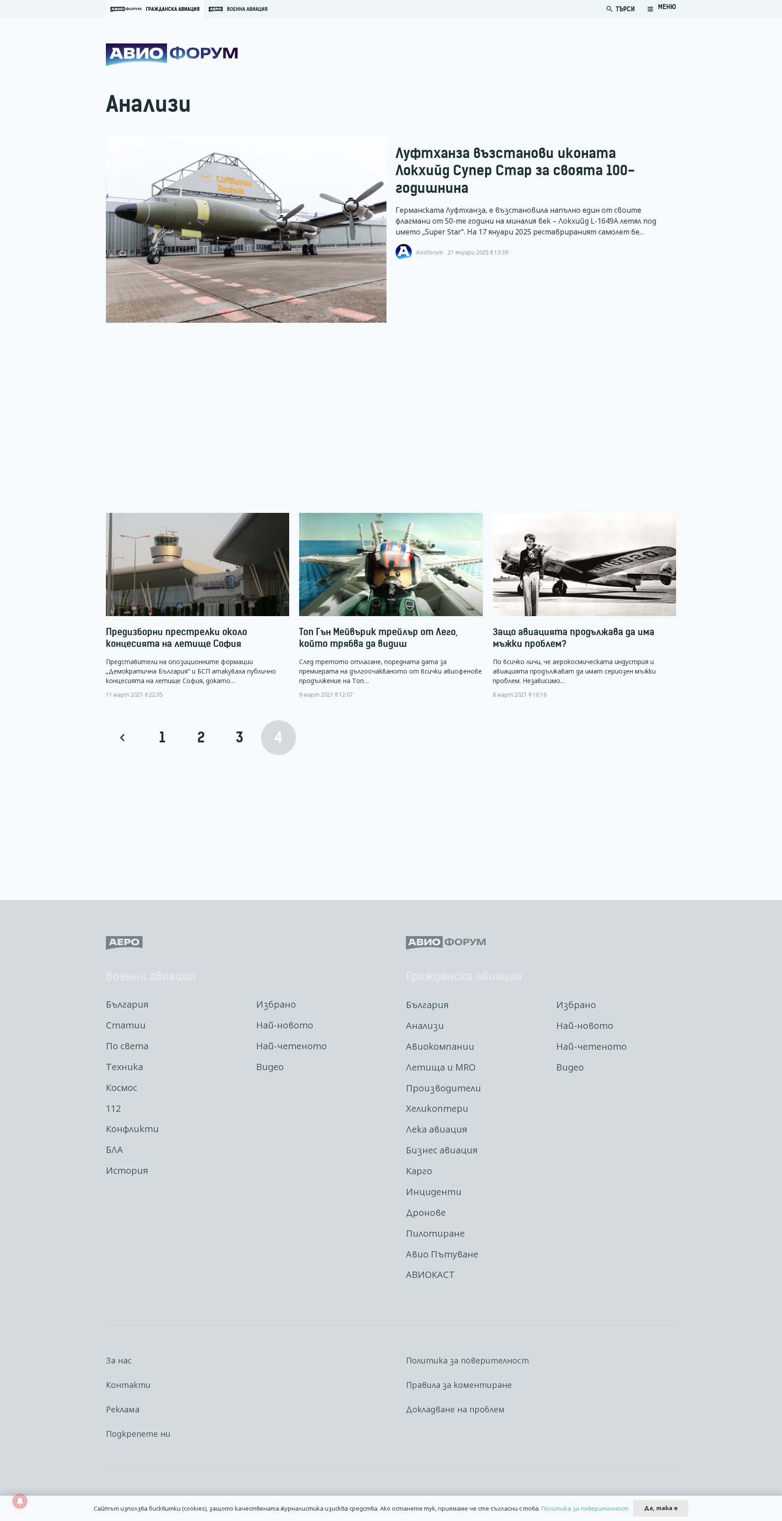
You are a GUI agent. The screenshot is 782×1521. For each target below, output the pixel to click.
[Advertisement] (377, 417)
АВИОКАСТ (430, 1274)
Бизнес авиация (441, 1150)
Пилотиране (435, 1233)
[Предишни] (123, 737)
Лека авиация (436, 1129)
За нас (119, 1360)
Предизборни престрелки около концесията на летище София (176, 637)
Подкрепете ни (138, 1433)
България (127, 1004)
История (127, 1170)
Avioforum (429, 252)
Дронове (426, 1212)
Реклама (122, 1409)
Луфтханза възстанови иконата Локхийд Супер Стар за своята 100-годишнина (515, 171)
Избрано (276, 1004)
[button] (661, 9)
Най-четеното (291, 1046)
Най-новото (284, 1025)
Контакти (128, 1384)
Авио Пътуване (442, 1254)
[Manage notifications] (20, 1501)
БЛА (114, 1149)
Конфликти (132, 1129)
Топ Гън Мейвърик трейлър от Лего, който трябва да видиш (378, 637)
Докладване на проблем (455, 1409)
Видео (270, 1067)
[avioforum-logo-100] (172, 54)
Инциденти (434, 1192)
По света (127, 1046)
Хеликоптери (437, 1108)
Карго (419, 1171)
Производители (443, 1088)
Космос (121, 1087)
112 (113, 1108)
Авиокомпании (440, 1046)
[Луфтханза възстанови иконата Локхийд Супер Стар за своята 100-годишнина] (246, 229)
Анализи (425, 1025)
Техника (124, 1067)
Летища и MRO (441, 1067)
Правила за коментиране (459, 1384)
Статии (126, 1025)
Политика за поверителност (467, 1360)
